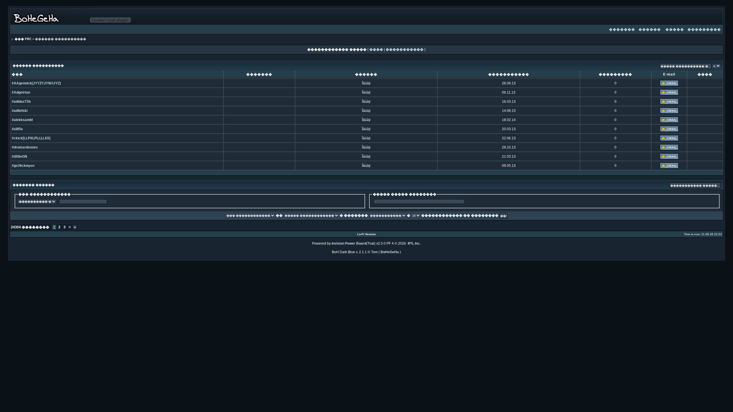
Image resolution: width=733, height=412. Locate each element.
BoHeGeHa (390, 252)
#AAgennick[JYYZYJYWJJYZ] (36, 83)
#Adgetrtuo (21, 92)
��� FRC (23, 39)
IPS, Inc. (414, 243)
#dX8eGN (19, 156)
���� (376, 49)
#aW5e (17, 129)
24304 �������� (30, 227)
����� (674, 29)
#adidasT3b (21, 102)
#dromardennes (25, 147)
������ (650, 29)
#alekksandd (22, 120)
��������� (704, 29)
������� (622, 29)
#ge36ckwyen (23, 166)
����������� (404, 49)
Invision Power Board (349, 243)
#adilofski (19, 111)
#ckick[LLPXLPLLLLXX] (31, 138)
